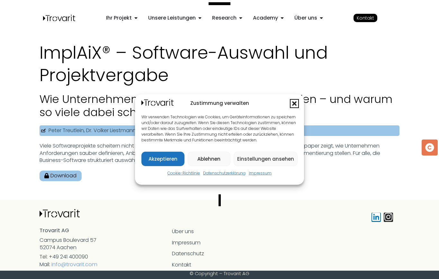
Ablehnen (208, 159)
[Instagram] (388, 217)
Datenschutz (188, 253)
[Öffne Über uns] (321, 18)
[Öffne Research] (240, 18)
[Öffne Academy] (282, 18)
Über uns (183, 231)
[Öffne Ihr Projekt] (136, 18)
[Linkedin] (376, 217)
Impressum (260, 173)
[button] (294, 103)
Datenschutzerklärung (224, 173)
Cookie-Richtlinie (183, 173)
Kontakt (181, 264)
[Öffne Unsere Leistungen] (199, 18)
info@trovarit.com (74, 264)
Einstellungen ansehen (265, 159)
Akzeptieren (162, 159)
